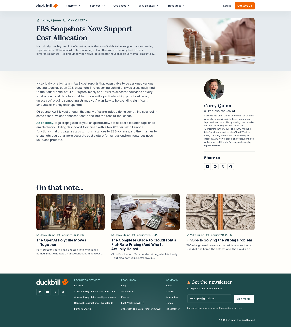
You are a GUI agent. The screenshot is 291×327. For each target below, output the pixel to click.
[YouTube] (47, 292)
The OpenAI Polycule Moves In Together (61, 242)
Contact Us (244, 5)
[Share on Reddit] (215, 166)
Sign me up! (244, 298)
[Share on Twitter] (223, 166)
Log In (227, 5)
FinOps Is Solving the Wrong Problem (219, 240)
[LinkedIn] (39, 292)
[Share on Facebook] (230, 166)
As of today (44, 123)
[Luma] (55, 292)
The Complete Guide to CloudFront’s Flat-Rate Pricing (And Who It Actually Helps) (143, 244)
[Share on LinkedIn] (207, 166)
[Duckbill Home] (47, 6)
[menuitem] (74, 5)
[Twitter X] (63, 292)
